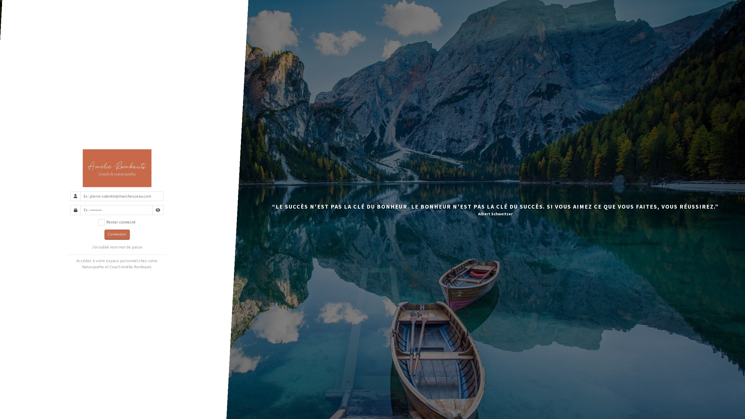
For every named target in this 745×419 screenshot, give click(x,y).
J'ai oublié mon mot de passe (117, 247)
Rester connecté (120, 222)
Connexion (117, 234)
